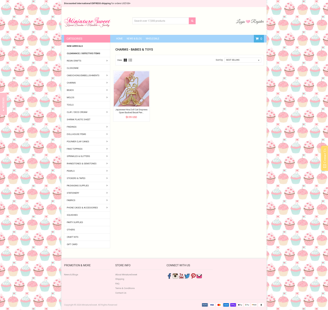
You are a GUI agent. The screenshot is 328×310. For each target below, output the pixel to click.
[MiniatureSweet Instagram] (175, 275)
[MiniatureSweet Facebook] (169, 275)
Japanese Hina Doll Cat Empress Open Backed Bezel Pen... (131, 111)
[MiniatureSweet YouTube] (181, 275)
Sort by (219, 60)
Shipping (119, 279)
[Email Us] (199, 275)
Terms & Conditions (125, 288)
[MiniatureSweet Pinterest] (193, 275)
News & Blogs (71, 274)
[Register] (257, 21)
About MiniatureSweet (126, 274)
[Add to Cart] (128, 114)
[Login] (241, 21)
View (119, 60)
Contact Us (120, 293)
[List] (130, 60)
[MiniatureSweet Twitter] (187, 275)
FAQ (117, 283)
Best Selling (233, 60)
